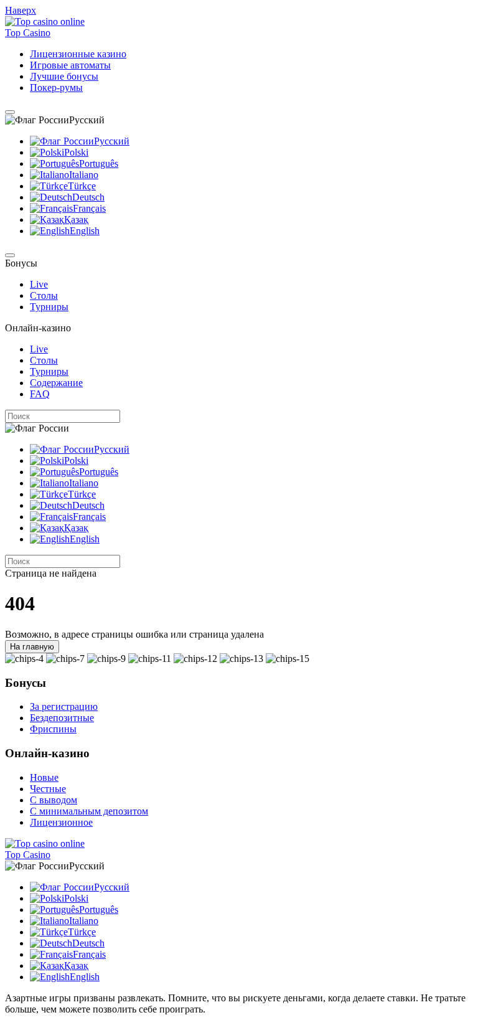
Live (39, 284)
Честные (48, 788)
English (85, 230)
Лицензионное (61, 822)
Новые (44, 777)
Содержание (56, 382)
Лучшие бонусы (64, 76)
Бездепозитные (62, 717)
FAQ (40, 394)
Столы (44, 295)
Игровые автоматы (70, 65)
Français (89, 208)
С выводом (53, 800)
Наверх (20, 10)
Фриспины (53, 729)
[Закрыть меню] (10, 255)
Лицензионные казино (78, 54)
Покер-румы (56, 87)
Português (98, 163)
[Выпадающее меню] (10, 112)
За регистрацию (64, 706)
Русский (111, 141)
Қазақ (76, 219)
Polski (76, 152)
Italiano (83, 174)
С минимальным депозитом (89, 811)
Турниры (49, 306)
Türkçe (82, 186)
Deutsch (88, 197)
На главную (32, 646)
